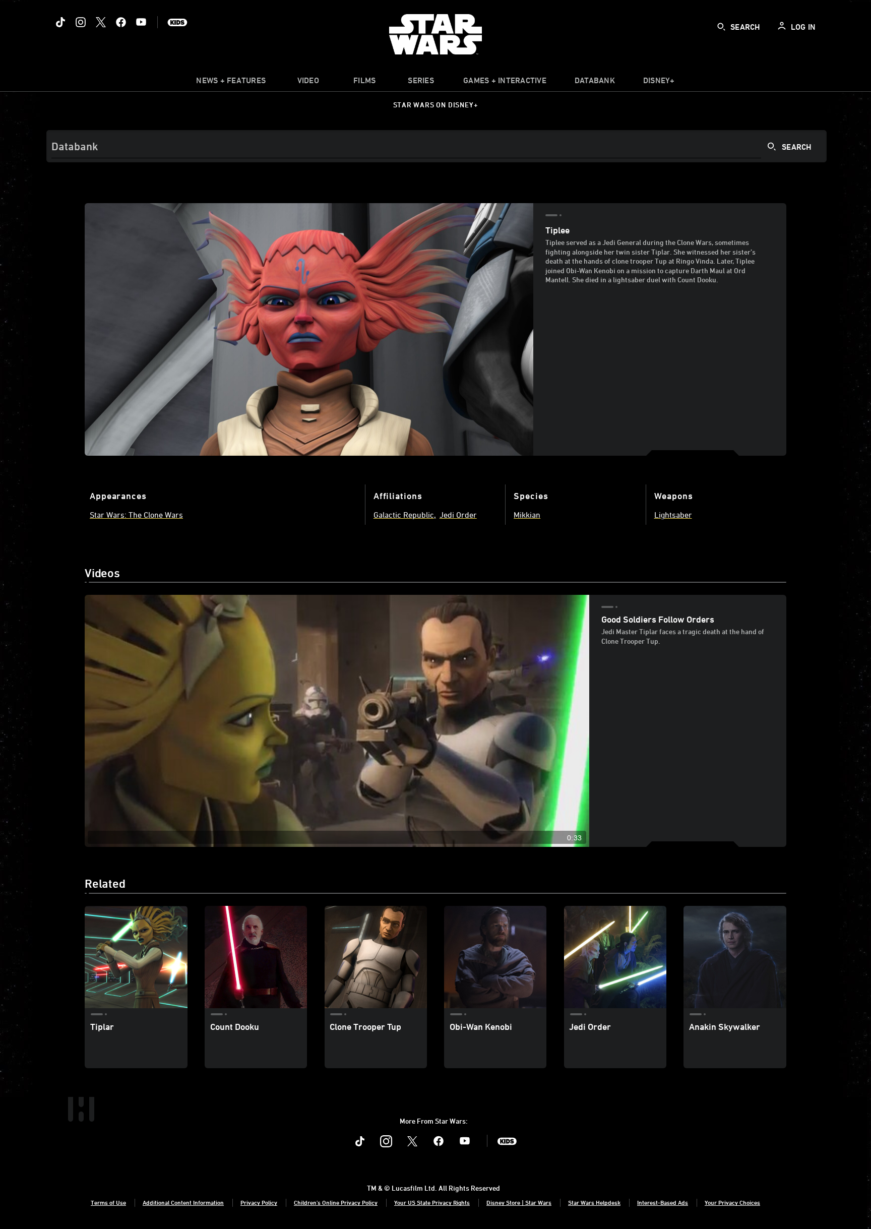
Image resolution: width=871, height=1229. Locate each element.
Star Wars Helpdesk (594, 1202)
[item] (231, 83)
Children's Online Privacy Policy (336, 1202)
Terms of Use (108, 1202)
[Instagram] (81, 22)
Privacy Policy (258, 1202)
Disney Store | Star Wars (518, 1202)
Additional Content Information (183, 1202)
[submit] (721, 27)
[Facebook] (121, 22)
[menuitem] (308, 83)
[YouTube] (141, 22)
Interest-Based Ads (662, 1202)
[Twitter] (101, 22)
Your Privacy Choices (732, 1202)
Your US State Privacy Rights (432, 1202)
